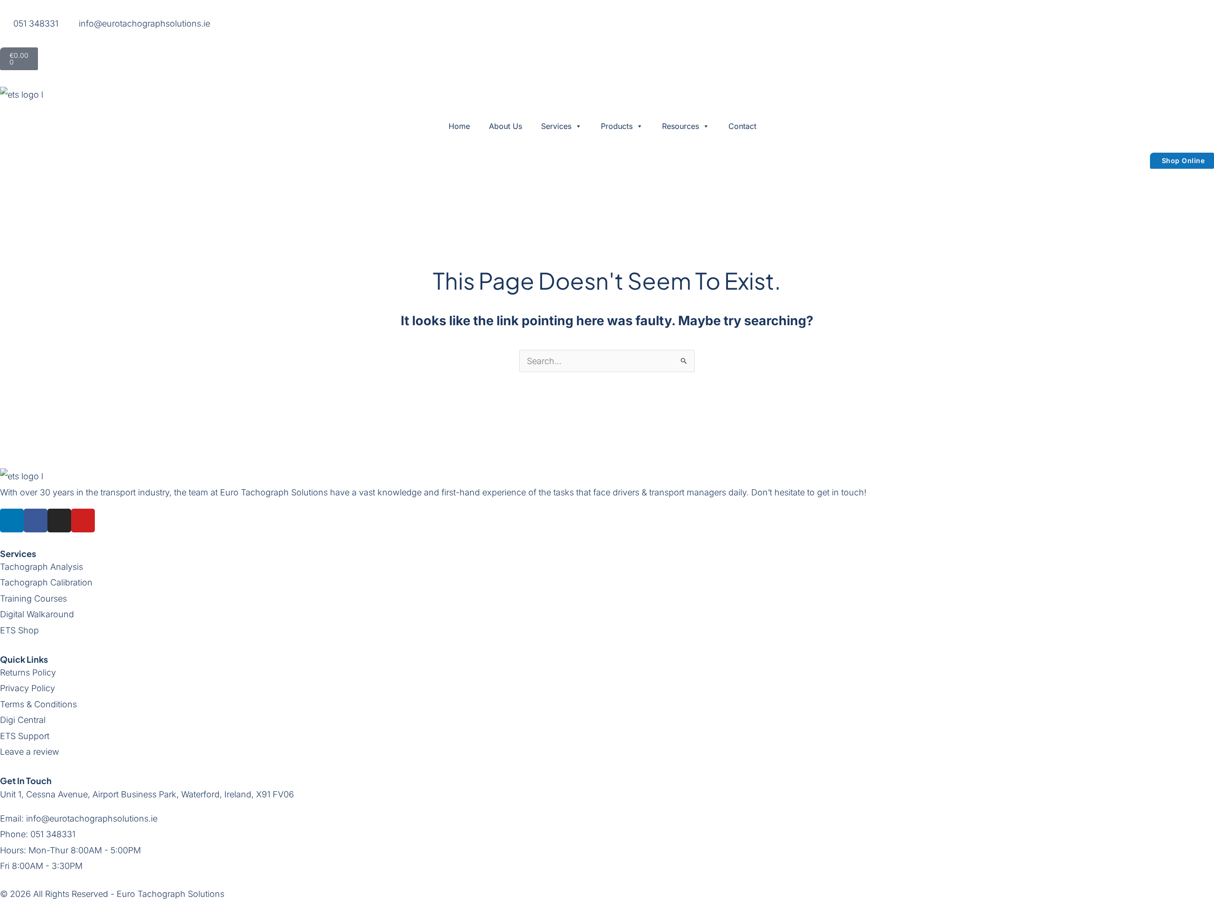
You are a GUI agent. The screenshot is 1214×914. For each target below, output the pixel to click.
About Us (505, 126)
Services (556, 126)
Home (459, 126)
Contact (742, 126)
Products (617, 126)
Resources (680, 126)
